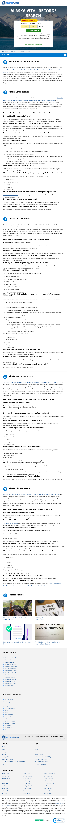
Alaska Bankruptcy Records (12, 660)
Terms (36, 749)
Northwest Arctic (9, 727)
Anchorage (7, 702)
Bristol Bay (7, 704)
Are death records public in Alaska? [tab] (16, 250)
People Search (5, 788)
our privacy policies (6, 805)
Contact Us (5, 754)
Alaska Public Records (10, 681)
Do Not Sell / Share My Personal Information (13, 761)
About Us (4, 747)
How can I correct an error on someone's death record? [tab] (23, 357)
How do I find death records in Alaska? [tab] (17, 243)
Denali (6, 706)
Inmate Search (5, 783)
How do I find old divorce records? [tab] (15, 520)
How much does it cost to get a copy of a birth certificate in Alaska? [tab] (28, 133)
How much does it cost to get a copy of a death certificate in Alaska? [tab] (28, 255)
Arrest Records (5, 773)
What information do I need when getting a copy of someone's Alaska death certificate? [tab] (31, 295)
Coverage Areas (6, 757)
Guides (3, 749)
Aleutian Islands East (10, 699)
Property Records (27, 791)
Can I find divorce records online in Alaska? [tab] (18, 512)
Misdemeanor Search (49, 786)
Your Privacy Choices (7, 759)
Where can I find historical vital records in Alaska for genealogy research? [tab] (30, 192)
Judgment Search (27, 783)
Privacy (36, 752)
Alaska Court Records (10, 664)
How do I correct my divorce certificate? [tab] (18, 580)
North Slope (8, 725)
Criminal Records (6, 778)
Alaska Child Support (10, 662)
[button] (59, 820)
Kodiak (6, 719)
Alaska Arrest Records (10, 658)
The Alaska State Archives (10, 195)
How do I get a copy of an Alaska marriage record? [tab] (22, 446)
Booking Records (27, 776)
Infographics (5, 752)
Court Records (48, 776)
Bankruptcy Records (49, 773)
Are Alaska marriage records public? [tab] (16, 402)
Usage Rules (38, 747)
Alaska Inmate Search (10, 673)
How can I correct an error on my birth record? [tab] (20, 199)
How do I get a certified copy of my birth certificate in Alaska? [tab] (26, 123)
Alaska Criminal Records (11, 666)
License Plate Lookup (49, 783)
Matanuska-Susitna (10, 723)
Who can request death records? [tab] (15, 270)
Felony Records (48, 781)
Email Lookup (26, 781)
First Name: (24, 23)
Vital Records (26, 793)
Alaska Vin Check (9, 685)
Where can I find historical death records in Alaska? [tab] (22, 349)
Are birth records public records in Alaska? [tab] (18, 165)
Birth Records (5, 776)
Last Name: (32, 23)
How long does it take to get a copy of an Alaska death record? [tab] (26, 263)
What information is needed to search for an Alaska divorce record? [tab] (28, 551)
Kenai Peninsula (9, 714)
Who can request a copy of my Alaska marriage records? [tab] (24, 463)
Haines (6, 710)
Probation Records (7, 791)
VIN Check (4, 793)
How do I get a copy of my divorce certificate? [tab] (20, 527)
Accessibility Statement (41, 759)
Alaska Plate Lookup (10, 677)
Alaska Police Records (10, 679)
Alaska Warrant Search (11, 683)
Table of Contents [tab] (8, 55)
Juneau (6, 712)
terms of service (59, 803)
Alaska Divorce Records (11, 670)
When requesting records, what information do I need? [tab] (23, 428)
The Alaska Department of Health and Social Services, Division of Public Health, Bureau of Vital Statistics (32, 382)
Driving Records (6, 781)
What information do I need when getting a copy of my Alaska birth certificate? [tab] (32, 173)
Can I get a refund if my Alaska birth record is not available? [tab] (25, 206)
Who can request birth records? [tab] (14, 140)
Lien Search (5, 786)
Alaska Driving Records (11, 668)
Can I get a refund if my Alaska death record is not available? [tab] (25, 364)
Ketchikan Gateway (10, 717)
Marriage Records (27, 786)
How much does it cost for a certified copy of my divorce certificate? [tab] (28, 543)
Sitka (6, 729)
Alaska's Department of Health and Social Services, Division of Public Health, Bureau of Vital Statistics (31, 494)
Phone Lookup (27, 788)
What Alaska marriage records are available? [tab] (19, 408)
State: (39, 23)
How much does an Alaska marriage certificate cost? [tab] (22, 420)
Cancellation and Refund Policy (43, 757)
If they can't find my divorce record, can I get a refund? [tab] (23, 575)
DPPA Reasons (39, 754)
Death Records (27, 778)
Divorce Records (48, 778)
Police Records (48, 788)
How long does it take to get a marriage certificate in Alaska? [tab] (26, 413)
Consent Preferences (40, 764)
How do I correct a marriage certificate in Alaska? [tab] (21, 476)
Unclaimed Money (49, 791)
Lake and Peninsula (10, 721)
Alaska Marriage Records (11, 675)
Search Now (32, 30)
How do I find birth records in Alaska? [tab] (17, 116)
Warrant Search (48, 793)
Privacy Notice (31, 35)
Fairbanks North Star (10, 708)
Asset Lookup (26, 773)
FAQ (3, 764)
